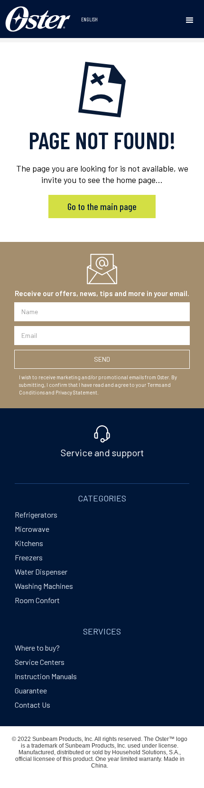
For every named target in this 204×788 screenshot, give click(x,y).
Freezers (29, 557)
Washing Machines (44, 585)
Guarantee (31, 690)
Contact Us (32, 704)
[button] (190, 20)
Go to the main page (102, 206)
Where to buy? (37, 647)
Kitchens (29, 543)
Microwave (32, 528)
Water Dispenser (41, 571)
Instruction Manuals (46, 676)
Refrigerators (36, 514)
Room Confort (37, 600)
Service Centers (40, 661)
